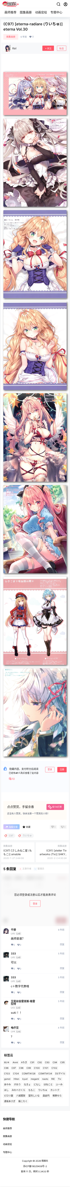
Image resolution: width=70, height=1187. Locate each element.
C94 (55, 1062)
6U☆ (7, 1062)
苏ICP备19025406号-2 (35, 1166)
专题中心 (56, 12)
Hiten (16, 1079)
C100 (37, 1068)
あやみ (7, 1084)
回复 (62, 944)
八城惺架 (20, 1095)
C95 (62, 1062)
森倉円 (46, 1095)
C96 (6, 1068)
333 (13, 953)
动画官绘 (41, 12)
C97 (14, 1068)
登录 (50, 769)
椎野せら (57, 1095)
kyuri (25, 1079)
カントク (54, 1090)
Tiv (59, 1079)
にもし (37, 1084)
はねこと (48, 1084)
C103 (7, 1073)
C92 (40, 1062)
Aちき (24, 1062)
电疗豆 (15, 1027)
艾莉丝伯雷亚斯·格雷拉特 (23, 1002)
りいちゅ (42, 1090)
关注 (49, 48)
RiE (53, 1079)
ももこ (31, 1090)
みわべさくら (18, 1090)
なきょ (27, 1084)
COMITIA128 (28, 1073)
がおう (17, 1084)
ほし (6, 1090)
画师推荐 (10, 12)
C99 (29, 1068)
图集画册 (26, 12)
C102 (54, 1068)
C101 (45, 1068)
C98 (21, 1068)
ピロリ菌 (8, 1095)
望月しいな (34, 1095)
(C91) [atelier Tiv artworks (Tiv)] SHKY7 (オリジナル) (53, 854)
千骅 (13, 929)
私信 (61, 48)
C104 (16, 1073)
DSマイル (60, 1073)
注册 (62, 769)
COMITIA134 (45, 1073)
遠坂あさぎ (9, 1101)
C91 (32, 1062)
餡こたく (22, 1101)
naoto (45, 1079)
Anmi (15, 1062)
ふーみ (59, 1084)
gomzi (7, 1079)
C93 (47, 1062)
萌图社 (44, 1160)
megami (35, 1079)
